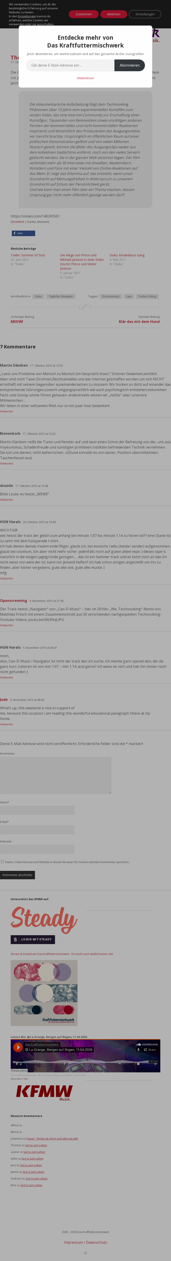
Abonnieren (130, 65)
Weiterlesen (85, 78)
